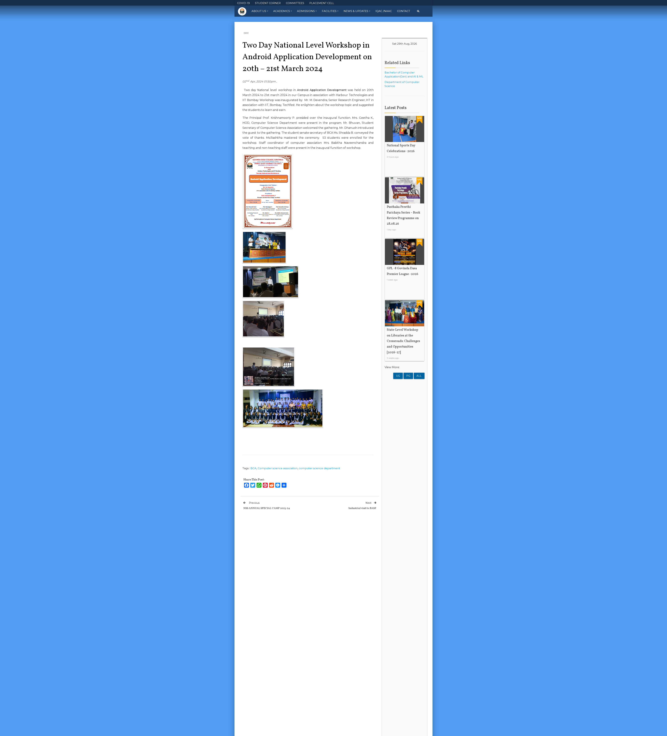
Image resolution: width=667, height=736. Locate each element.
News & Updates (356, 11)
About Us (259, 11)
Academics (281, 11)
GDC (246, 33)
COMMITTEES (295, 3)
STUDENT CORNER (268, 3)
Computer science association (278, 468)
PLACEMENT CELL (321, 3)
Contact (403, 11)
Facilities (329, 11)
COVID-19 (243, 3)
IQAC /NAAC (383, 11)
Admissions (306, 11)
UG (398, 375)
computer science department (319, 468)
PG (408, 375)
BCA (253, 468)
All (419, 375)
